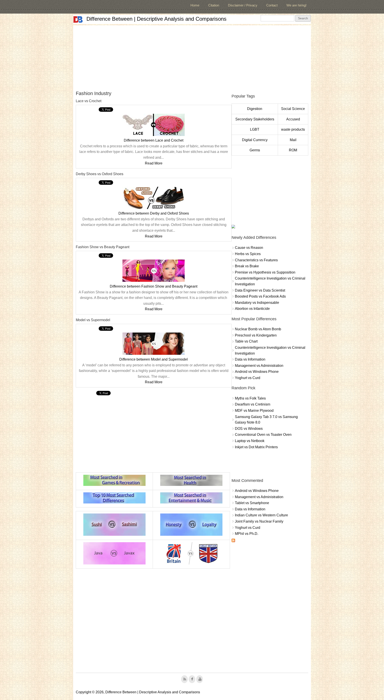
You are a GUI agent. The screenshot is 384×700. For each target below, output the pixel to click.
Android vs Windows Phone (257, 371)
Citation (213, 5)
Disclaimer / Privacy (242, 5)
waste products (293, 129)
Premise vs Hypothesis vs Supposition (265, 272)
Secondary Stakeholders (254, 119)
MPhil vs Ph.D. (246, 534)
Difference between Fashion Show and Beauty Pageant (153, 286)
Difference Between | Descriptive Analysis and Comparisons (156, 19)
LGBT (254, 129)
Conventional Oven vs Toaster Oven (263, 434)
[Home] (78, 19)
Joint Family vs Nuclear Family (259, 521)
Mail (293, 140)
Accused (293, 119)
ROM (293, 150)
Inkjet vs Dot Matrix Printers (256, 447)
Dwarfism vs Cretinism (252, 404)
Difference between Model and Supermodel (153, 359)
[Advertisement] (192, 56)
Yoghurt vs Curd (247, 378)
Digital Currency (255, 140)
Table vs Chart (246, 341)
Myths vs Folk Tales (250, 398)
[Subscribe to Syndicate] (233, 541)
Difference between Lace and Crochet (153, 140)
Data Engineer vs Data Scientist (260, 290)
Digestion (254, 109)
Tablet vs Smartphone (252, 503)
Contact (272, 5)
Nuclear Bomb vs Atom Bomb (258, 329)
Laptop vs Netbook (249, 441)
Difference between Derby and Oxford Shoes (153, 213)
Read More (153, 163)
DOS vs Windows (249, 428)
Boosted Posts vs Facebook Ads (260, 296)
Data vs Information (250, 359)
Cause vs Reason (249, 248)
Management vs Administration (259, 365)
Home (194, 5)
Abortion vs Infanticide (252, 308)
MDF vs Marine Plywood (254, 410)
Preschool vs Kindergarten (256, 335)
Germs (255, 150)
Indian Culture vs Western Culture (261, 515)
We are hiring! (296, 5)
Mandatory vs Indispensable (257, 302)
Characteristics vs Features (256, 260)
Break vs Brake (247, 266)
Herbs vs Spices (248, 254)
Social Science (293, 109)
